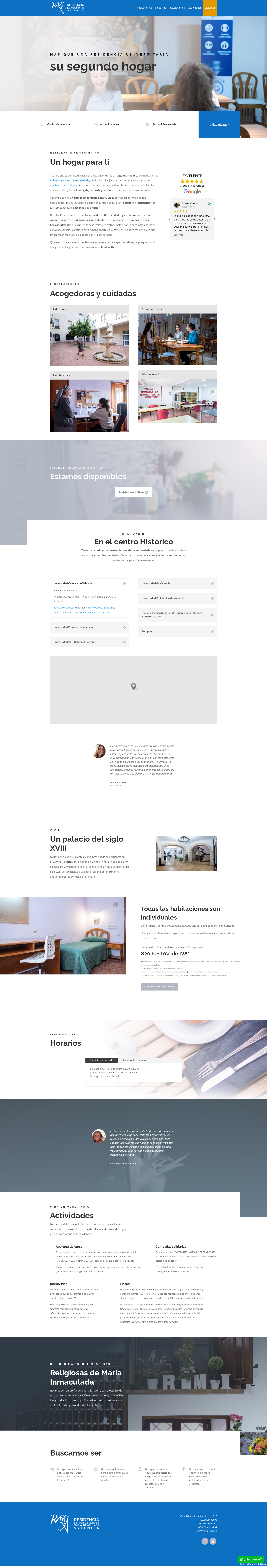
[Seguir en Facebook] (204, 1541)
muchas (55, 185)
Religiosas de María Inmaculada (69, 180)
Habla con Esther (131, 492)
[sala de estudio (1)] (177, 422)
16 (194, 359)
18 (199, 359)
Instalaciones (177, 7)
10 (101, 359)
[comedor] (177, 364)
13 (103, 425)
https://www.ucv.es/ (63, 607)
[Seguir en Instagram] (213, 1541)
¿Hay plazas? (219, 125)
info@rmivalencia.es (206, 1530)
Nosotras (160, 7)
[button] (214, 219)
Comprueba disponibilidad (159, 986)
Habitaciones (144, 7)
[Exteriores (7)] (89, 365)
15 (192, 359)
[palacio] (186, 870)
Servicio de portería (101, 1060)
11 (98, 425)
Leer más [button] (178, 234)
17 (197, 359)
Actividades (194, 7)
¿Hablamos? (253, 1559)
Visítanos (210, 7)
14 (106, 425)
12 (101, 425)
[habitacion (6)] (89, 431)
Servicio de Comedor (135, 1060)
